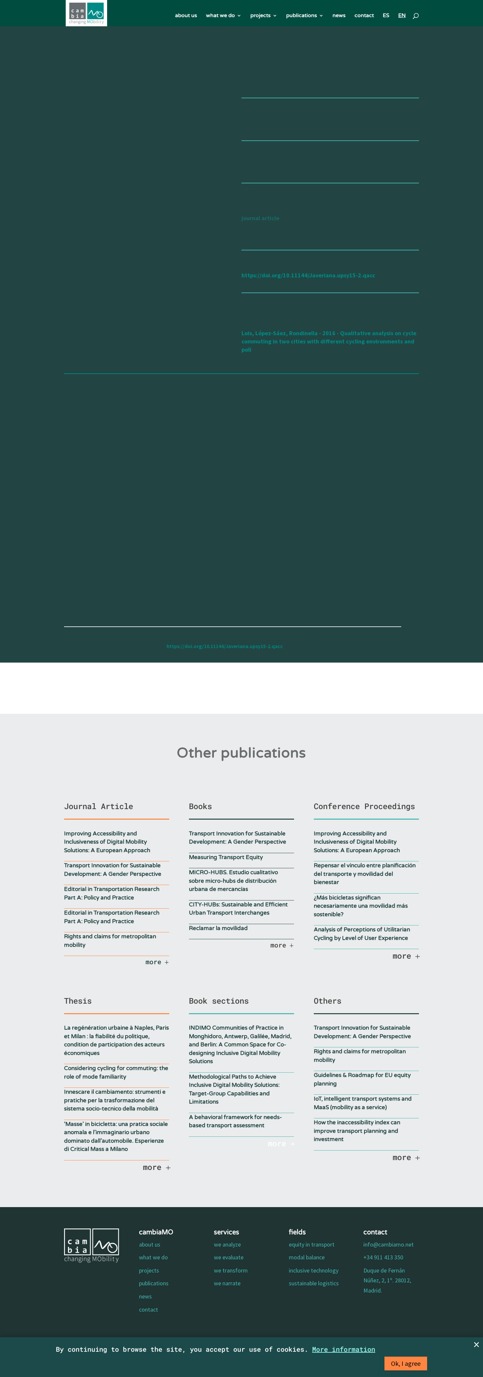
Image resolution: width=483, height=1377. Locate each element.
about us (186, 16)
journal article (260, 218)
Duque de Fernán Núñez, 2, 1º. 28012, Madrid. (387, 1280)
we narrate (227, 1283)
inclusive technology (313, 1270)
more (153, 961)
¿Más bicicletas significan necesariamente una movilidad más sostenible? (361, 906)
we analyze (227, 1244)
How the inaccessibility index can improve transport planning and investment (357, 1131)
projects (260, 16)
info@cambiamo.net (388, 1244)
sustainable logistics (314, 1283)
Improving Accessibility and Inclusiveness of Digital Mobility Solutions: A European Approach (107, 842)
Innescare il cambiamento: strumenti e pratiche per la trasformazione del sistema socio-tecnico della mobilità (115, 1100)
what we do (220, 16)
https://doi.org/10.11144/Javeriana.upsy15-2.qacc (308, 275)
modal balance (307, 1257)
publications (301, 16)
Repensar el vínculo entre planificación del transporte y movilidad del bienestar (365, 874)
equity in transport (311, 1244)
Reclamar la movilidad (218, 928)
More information (343, 1349)
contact (364, 16)
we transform (231, 1270)
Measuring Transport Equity (226, 857)
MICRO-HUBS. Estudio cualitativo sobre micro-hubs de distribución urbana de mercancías (233, 881)
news (339, 16)
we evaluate (228, 1257)
